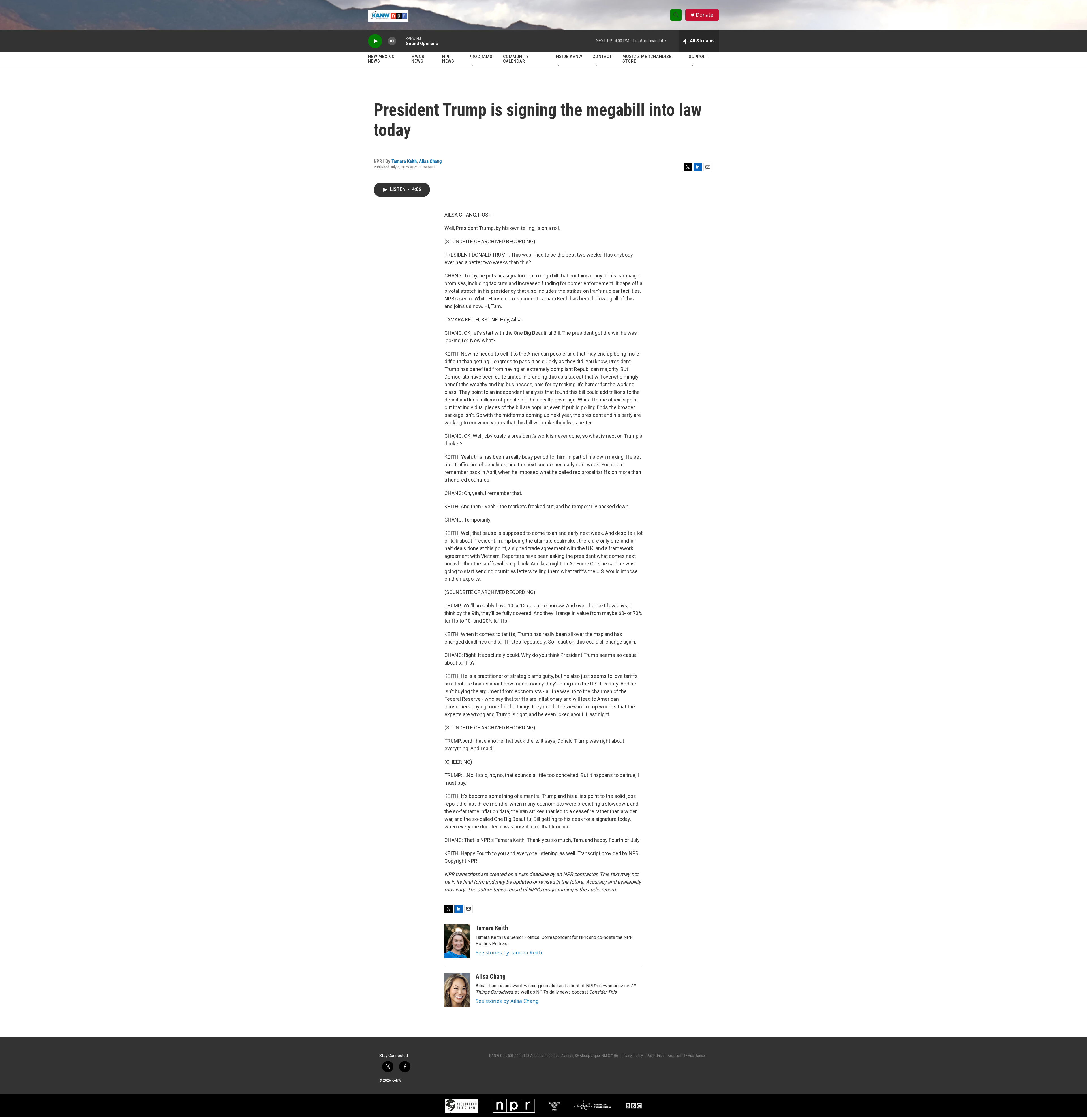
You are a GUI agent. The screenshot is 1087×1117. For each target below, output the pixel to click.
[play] (375, 41)
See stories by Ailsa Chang (507, 1001)
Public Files (655, 1055)
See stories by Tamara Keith (509, 952)
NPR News (448, 58)
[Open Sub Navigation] (472, 65)
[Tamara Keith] (457, 941)
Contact (602, 56)
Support (699, 56)
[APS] (461, 1106)
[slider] (401, 41)
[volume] (392, 41)
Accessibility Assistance (686, 1055)
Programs (480, 56)
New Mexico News (381, 58)
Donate (704, 15)
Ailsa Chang (430, 161)
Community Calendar (516, 58)
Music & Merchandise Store (647, 58)
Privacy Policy (632, 1055)
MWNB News (418, 58)
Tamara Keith (404, 161)
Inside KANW (568, 56)
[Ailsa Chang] (457, 990)
